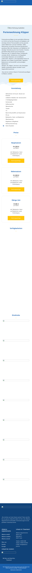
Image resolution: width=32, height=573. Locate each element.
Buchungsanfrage (16, 160)
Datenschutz (19, 570)
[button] (30, 2)
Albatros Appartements (6, 530)
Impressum (12, 570)
